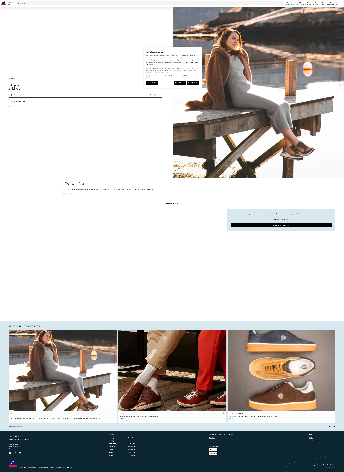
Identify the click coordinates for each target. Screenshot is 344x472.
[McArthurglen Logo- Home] (3, 3)
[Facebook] (10, 453)
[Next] (334, 426)
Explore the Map (280, 220)
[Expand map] (117, 263)
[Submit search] (19, 3)
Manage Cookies (330, 467)
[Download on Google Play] (213, 453)
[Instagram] (15, 453)
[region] (173, 67)
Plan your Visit (280, 225)
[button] (114, 413)
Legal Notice (331, 465)
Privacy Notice (151, 64)
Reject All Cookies (179, 82)
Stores (13, 78)
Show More (69, 194)
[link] (11, 3)
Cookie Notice (321, 465)
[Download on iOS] (213, 449)
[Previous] (330, 426)
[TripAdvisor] (20, 453)
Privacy (312, 465)
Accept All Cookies (193, 82)
